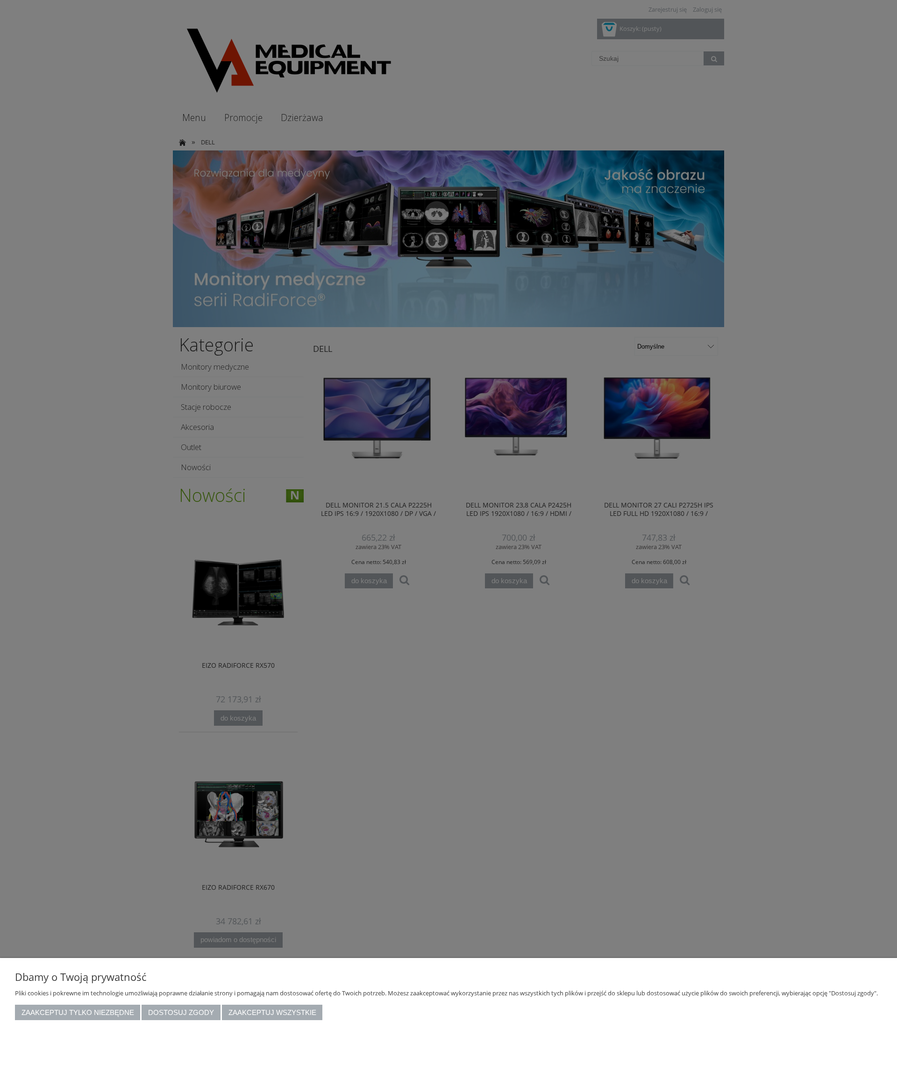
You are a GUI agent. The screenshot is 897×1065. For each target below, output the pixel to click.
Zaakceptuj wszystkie (272, 1012)
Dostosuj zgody (181, 1012)
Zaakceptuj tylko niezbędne (77, 1012)
